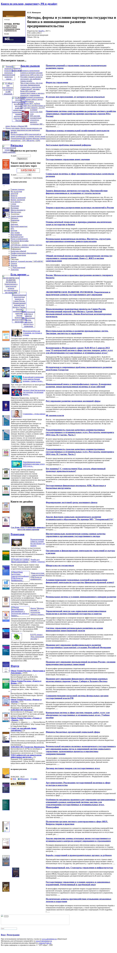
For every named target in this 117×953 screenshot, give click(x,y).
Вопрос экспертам (18, 200)
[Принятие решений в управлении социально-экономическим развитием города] (8, 79)
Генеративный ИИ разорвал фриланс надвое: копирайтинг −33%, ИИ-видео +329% (28, 139)
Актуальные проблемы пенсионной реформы (68, 145)
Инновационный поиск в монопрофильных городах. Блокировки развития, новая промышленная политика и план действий (78, 385)
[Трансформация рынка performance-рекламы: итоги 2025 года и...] (16, 468)
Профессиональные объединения (24, 253)
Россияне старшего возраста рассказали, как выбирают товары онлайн (31, 79)
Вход (3, 935)
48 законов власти (55, 415)
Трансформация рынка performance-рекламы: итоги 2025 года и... (34, 464)
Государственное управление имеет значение (68, 159)
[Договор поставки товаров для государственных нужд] (6, 756)
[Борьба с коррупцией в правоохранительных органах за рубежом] (6, 848)
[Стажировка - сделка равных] (16, 417)
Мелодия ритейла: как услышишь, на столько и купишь (32, 333)
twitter (35, 779)
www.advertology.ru (49, 939)
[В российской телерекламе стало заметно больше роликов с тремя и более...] (16, 383)
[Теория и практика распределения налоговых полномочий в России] (6, 200)
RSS (14, 779)
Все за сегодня (16, 191)
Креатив (14, 230)
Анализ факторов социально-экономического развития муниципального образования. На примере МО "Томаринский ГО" (80, 518)
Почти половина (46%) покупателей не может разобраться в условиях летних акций (28, 135)
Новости (14, 196)
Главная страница (17, 189)
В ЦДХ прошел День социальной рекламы (37, 637)
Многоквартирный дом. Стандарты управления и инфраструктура (79, 867)
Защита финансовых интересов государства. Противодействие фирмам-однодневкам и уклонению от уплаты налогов (77, 191)
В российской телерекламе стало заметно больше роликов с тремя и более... (33, 379)
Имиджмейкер (16, 235)
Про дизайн (15, 233)
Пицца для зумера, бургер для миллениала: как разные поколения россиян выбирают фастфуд (23, 130)
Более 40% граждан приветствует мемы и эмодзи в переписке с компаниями (32, 93)
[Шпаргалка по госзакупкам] (6, 560)
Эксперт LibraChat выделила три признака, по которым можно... (34, 392)
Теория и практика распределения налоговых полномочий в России (80, 207)
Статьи (13, 204)
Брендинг (14, 224)
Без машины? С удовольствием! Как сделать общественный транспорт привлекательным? (75, 469)
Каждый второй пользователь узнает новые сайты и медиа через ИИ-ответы (32, 99)
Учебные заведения (18, 255)
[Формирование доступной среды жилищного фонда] (6, 495)
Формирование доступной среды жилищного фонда (71, 502)
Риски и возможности (19, 239)
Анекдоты (15, 270)
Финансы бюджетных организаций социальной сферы (73, 732)
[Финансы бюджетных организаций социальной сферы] (6, 721)
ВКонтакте (24, 779)
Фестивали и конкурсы (20, 247)
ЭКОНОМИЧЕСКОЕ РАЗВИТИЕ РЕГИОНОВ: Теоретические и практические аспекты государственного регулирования (78, 293)
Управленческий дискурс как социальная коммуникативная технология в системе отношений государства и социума (76, 612)
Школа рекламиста (18, 210)
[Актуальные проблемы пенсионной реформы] (6, 140)
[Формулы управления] (17, 70)
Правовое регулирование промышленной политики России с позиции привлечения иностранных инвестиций (80, 663)
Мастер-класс (16, 212)
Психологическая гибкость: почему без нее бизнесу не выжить (37, 542)
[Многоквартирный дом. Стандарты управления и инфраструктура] (6, 865)
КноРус (42, 31)
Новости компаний (18, 198)
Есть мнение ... (16, 202)
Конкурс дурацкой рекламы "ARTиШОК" (27, 261)
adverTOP (14, 193)
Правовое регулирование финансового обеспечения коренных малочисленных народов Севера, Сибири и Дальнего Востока (77, 680)
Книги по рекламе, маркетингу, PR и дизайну (29, 3)
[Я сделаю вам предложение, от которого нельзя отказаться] (8, 94)
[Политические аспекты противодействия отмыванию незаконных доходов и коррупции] (6, 891)
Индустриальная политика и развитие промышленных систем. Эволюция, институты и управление (77, 332)
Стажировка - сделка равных (34, 414)
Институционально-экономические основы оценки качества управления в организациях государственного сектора (75, 535)
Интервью (15, 208)
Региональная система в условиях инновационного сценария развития (81, 597)
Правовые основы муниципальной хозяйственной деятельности (77, 130)
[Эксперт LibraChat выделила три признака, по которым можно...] (16, 396)
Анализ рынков (30, 65)
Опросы (14, 263)
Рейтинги (14, 218)
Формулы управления (57, 82)
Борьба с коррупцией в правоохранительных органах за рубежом (79, 855)
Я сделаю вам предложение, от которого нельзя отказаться (75, 97)
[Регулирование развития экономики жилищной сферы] (6, 394)
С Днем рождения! (18, 267)
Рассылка (17, 145)
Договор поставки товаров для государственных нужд (73, 768)
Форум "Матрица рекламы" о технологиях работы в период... (37, 611)
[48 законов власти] (6, 410)
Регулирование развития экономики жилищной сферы (73, 401)
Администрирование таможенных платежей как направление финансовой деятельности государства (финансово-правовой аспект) (80, 581)
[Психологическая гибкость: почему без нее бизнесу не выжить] (16, 546)
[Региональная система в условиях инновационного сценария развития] (6, 589)
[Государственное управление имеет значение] (9, 152)
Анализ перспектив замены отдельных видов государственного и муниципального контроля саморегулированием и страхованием (78, 839)
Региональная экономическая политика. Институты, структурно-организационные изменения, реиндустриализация (78, 240)
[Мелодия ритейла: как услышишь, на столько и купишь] (16, 336)
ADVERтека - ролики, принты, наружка (26, 245)
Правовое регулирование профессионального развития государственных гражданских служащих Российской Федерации (78, 646)
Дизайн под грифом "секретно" (37, 561)
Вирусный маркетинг (19, 226)
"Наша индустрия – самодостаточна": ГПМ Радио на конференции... (37, 576)
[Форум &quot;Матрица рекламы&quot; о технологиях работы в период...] (20, 615)
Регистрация (13, 935)
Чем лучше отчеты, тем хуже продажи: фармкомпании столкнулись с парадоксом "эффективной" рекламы (31, 86)
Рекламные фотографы (19, 241)
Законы (13, 257)
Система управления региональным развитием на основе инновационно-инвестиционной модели (74, 629)
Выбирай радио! (17, 237)
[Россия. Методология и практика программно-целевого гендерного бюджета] (6, 266)
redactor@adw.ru (45, 943)
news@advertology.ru (44, 941)
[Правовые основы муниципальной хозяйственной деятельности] (25, 121)
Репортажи (15, 206)
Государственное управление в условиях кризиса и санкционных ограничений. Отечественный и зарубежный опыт (78, 883)
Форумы (14, 265)
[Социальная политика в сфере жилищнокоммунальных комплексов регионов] (6, 169)
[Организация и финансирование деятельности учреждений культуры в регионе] (6, 543)
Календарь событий (18, 251)
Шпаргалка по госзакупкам (60, 565)
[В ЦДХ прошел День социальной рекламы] (16, 640)
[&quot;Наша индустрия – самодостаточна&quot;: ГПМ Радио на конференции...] (20, 580)
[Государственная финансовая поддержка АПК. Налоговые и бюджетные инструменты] (6, 479)
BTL (12, 228)
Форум (15, 665)
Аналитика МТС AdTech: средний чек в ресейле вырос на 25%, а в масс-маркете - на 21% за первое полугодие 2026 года (32, 109)
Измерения (15, 220)
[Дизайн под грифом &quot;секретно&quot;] (20, 562)
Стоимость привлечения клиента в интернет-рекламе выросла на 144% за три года (31, 73)
